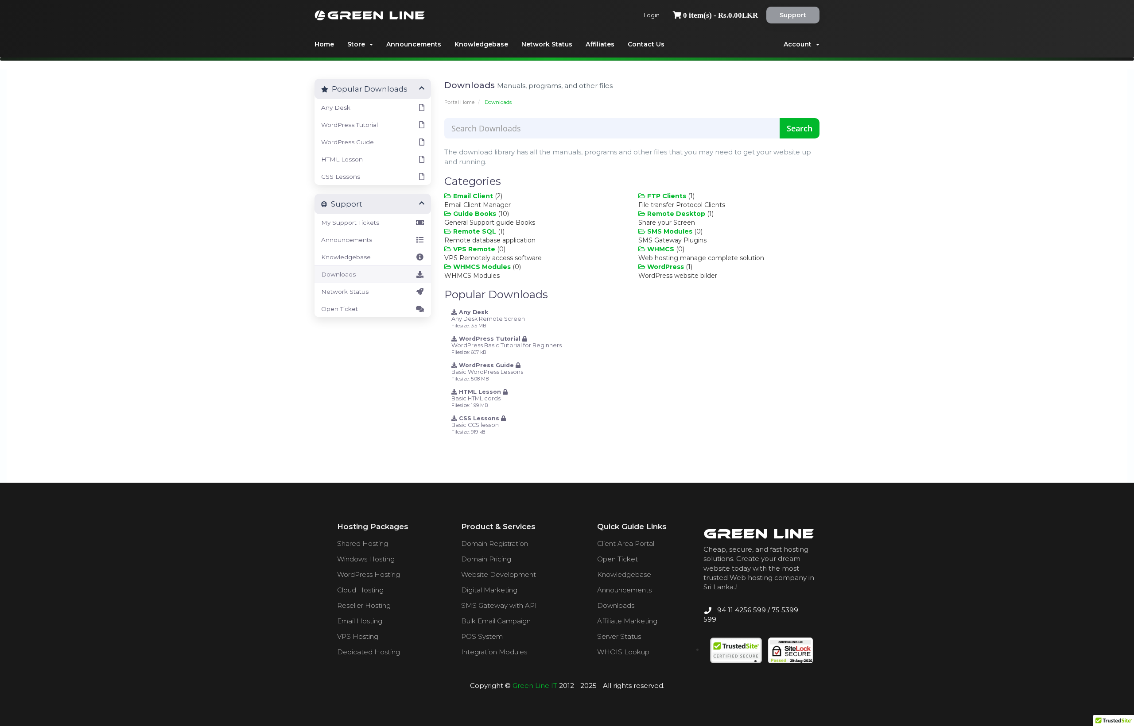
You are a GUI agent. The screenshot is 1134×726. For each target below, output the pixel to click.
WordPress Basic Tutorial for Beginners (506, 345)
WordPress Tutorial (349, 124)
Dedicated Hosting (368, 652)
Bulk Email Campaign (496, 621)
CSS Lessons (340, 176)
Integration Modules (494, 652)
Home (324, 44)
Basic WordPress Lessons (487, 372)
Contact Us (646, 44)
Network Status (546, 44)
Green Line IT (535, 685)
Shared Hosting (362, 543)
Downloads (338, 274)
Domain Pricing (486, 559)
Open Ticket (339, 308)
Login (652, 15)
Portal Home (459, 102)
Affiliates (600, 44)
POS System (482, 636)
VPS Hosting (357, 636)
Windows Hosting (366, 559)
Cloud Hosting (360, 590)
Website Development (498, 574)
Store (358, 44)
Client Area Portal (625, 543)
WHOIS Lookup (623, 652)
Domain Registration (494, 543)
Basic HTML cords (477, 398)
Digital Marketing (489, 590)
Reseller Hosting (364, 605)
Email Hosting (359, 621)
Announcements (413, 44)
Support (793, 15)
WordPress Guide (347, 142)
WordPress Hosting (368, 574)
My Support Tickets (350, 222)
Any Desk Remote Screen (488, 319)
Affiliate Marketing (627, 621)
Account (799, 44)
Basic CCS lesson (476, 425)
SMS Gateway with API (499, 605)
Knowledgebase (481, 44)
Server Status (619, 636)
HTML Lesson (342, 159)
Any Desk (335, 107)
